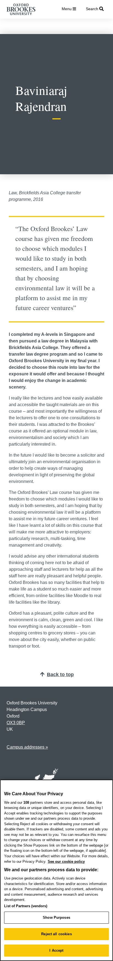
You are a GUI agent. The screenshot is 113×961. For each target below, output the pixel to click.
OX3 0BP (16, 722)
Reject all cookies (56, 934)
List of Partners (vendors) (25, 906)
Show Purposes (56, 917)
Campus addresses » (27, 747)
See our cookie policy (66, 861)
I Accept (56, 950)
